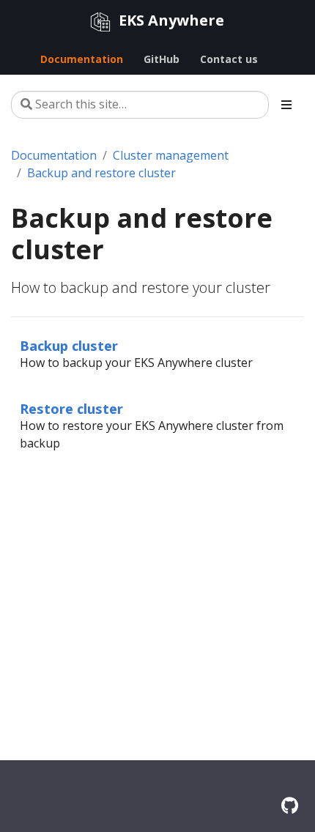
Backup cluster (69, 345)
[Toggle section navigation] (286, 104)
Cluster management (171, 155)
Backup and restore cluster (101, 173)
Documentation (54, 155)
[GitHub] (289, 805)
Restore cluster (71, 408)
